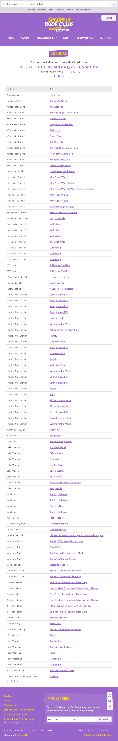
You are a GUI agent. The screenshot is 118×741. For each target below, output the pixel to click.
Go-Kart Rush (56, 465)
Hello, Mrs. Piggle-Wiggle (62, 206)
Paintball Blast (56, 453)
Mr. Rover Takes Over (60, 159)
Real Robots (55, 130)
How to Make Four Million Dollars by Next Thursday (75, 588)
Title (51, 9)
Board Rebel (55, 476)
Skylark (53, 359)
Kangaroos (55, 435)
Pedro (52, 652)
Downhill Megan (58, 529)
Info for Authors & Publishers (19, 709)
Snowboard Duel (58, 447)
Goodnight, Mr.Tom (59, 523)
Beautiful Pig (56, 547)
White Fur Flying (57, 341)
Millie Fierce (55, 623)
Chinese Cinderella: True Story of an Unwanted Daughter (76, 535)
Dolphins (54, 676)
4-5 (72, 71)
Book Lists (9, 696)
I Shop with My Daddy (60, 165)
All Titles (59, 76)
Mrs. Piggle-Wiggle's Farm (62, 183)
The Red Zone (56, 641)
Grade (69, 9)
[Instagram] (110, 695)
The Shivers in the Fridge (61, 647)
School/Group (83, 9)
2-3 (67, 71)
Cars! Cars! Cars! (58, 118)
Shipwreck (54, 459)
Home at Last (56, 318)
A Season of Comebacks (61, 288)
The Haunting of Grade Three (64, 112)
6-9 (78, 71)
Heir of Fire (55, 95)
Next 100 (10, 681)
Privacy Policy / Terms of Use (19, 719)
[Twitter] (110, 701)
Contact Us (22, 735)
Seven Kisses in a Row (60, 418)
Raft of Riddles (57, 517)
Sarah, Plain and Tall (59, 294)
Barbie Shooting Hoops (61, 441)
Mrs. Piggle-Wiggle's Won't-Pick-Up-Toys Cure (72, 189)
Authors (58, 53)
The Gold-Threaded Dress (62, 670)
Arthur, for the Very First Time (64, 330)
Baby (52, 394)
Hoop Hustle (56, 488)
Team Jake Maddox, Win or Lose (65, 482)
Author (60, 9)
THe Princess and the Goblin (63, 212)
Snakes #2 (55, 429)
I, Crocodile (55, 658)
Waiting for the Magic (60, 324)
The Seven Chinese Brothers (63, 559)
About (25, 37)
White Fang (55, 224)
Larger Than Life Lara (60, 277)
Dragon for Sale (57, 218)
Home (10, 37)
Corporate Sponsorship (16, 714)
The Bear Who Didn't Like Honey (65, 570)
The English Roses (58, 494)
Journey (53, 335)
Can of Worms (57, 283)
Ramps (53, 635)
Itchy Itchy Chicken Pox (61, 124)
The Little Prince (57, 241)
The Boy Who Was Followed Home (66, 541)
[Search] (114, 4)
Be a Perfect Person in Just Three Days (68, 582)
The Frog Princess (58, 617)
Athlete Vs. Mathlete (60, 265)
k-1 (63, 71)
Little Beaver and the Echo (62, 171)
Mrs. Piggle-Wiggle (59, 177)
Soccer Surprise (57, 470)
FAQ (6, 700)
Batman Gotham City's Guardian (65, 629)
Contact (106, 37)
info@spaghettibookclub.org (99, 735)
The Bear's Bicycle (58, 101)
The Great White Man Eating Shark (66, 553)
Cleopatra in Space (59, 564)
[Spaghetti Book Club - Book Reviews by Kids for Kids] (59, 24)
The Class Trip (56, 106)
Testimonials (84, 37)
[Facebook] (110, 707)
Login (108, 18)
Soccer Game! (56, 136)
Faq (65, 37)
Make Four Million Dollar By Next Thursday (70, 606)
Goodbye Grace (57, 506)
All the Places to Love (60, 400)
